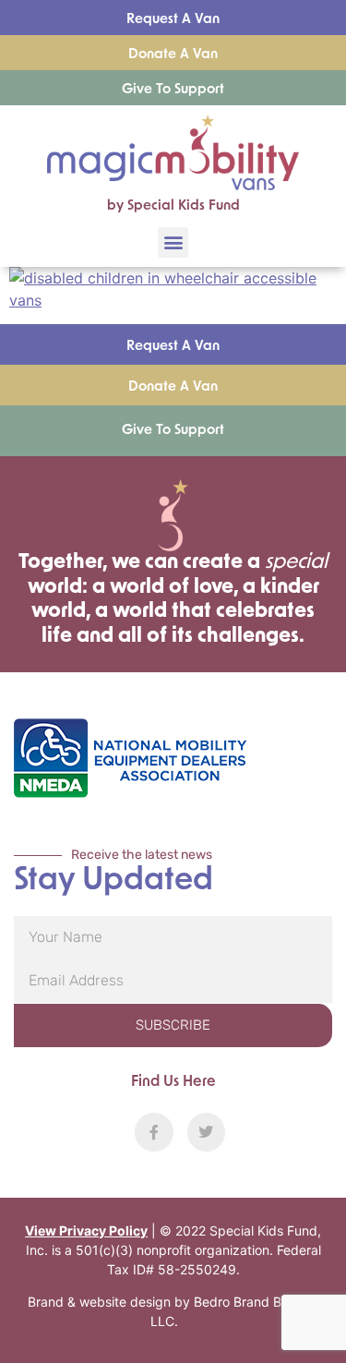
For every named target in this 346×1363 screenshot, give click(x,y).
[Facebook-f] (154, 1132)
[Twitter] (206, 1132)
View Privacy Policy (86, 1230)
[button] (173, 242)
